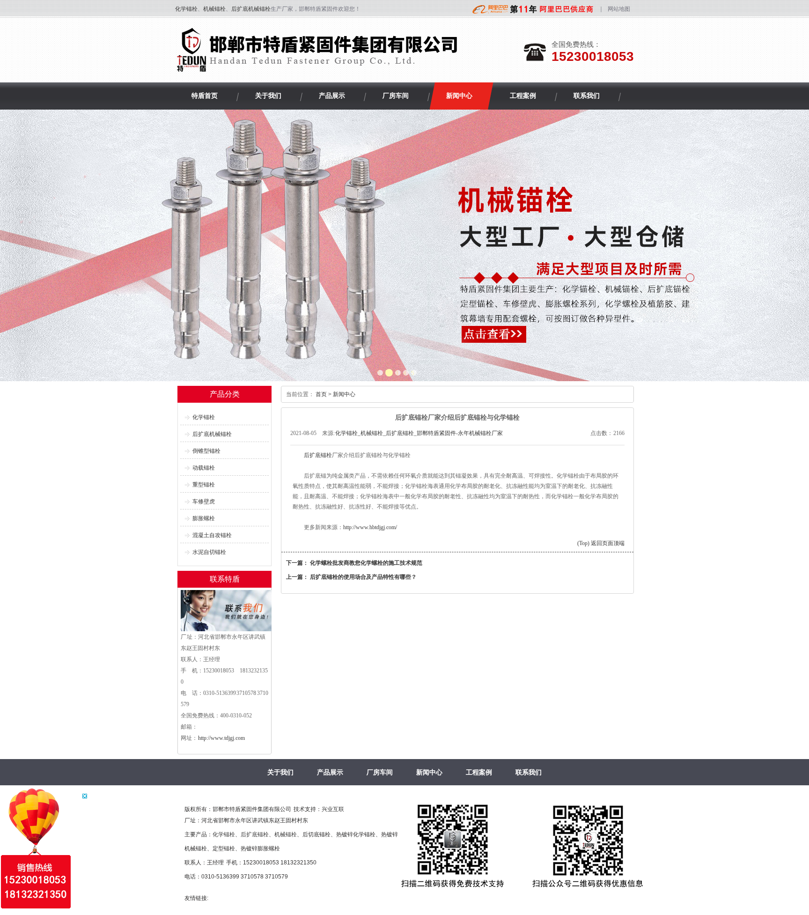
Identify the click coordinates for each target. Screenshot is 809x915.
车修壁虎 (203, 501)
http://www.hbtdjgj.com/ (370, 527)
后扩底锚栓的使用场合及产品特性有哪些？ (363, 577)
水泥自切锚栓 (209, 552)
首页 (321, 394)
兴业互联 (333, 809)
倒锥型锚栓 (206, 451)
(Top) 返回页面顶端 (601, 543)
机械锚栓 (214, 9)
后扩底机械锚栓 (251, 9)
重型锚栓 (203, 484)
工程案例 (479, 772)
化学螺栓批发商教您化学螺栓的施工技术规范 (366, 563)
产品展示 (330, 772)
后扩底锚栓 (318, 455)
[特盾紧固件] (318, 68)
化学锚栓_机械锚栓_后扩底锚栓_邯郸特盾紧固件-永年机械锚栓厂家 (419, 433)
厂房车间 (380, 772)
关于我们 (280, 772)
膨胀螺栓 (203, 518)
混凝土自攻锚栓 (212, 535)
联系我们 (528, 772)
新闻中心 (344, 394)
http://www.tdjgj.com (221, 738)
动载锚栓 (203, 468)
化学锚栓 (186, 9)
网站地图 (619, 9)
